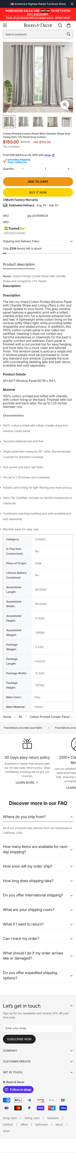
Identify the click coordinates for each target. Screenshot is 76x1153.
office (24, 1124)
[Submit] (68, 34)
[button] (68, 25)
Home (7, 717)
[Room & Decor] (38, 25)
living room (10, 1118)
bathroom (41, 1124)
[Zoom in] (64, 104)
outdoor (8, 1124)
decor (59, 1124)
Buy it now (38, 192)
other (6, 1131)
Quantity (8, 168)
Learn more (25, 782)
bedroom (53, 1118)
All (20, 717)
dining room (32, 1118)
